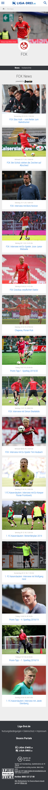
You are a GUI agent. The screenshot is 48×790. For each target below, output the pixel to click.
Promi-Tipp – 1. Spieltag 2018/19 (24, 660)
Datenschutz (28, 731)
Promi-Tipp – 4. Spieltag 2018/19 (24, 619)
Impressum (41, 731)
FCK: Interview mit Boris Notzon (24, 206)
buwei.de (17, 771)
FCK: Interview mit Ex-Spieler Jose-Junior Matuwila (24, 248)
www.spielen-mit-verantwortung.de (35, 771)
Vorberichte (26, 68)
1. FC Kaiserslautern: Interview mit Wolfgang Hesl (24, 577)
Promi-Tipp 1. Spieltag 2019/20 (24, 371)
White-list (23, 783)
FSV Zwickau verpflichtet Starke (24, 289)
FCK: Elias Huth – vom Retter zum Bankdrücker (24, 120)
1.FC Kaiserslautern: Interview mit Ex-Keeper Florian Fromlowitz (24, 494)
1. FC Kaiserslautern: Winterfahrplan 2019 (24, 536)
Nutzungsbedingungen (12, 731)
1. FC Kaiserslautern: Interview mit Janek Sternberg (24, 702)
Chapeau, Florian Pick (24, 330)
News (17, 68)
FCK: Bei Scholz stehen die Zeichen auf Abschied (24, 164)
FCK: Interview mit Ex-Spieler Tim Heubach (24, 452)
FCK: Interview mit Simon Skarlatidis (24, 411)
